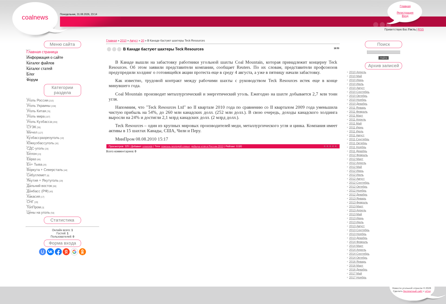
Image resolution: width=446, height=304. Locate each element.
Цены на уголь (38, 212)
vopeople (147, 146)
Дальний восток (39, 186)
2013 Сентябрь (359, 230)
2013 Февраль (358, 202)
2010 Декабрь (358, 103)
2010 (123, 40)
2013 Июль (356, 222)
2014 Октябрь (358, 257)
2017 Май (355, 273)
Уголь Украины (38, 106)
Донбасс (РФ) (38, 191)
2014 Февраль (358, 242)
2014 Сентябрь (359, 253)
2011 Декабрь (358, 151)
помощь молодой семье (175, 146)
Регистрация (405, 12)
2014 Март (356, 246)
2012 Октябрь (358, 186)
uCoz (428, 291)
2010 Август (357, 88)
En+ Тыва (34, 164)
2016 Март (356, 265)
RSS (421, 29)
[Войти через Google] (74, 251)
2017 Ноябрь (357, 277)
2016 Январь (357, 261)
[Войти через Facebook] (58, 251)
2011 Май (355, 123)
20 (142, 40)
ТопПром (34, 207)
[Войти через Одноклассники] (82, 251)
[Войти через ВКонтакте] (50, 251)
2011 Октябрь (358, 143)
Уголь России (37, 100)
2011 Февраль (358, 111)
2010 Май (355, 76)
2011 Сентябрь (359, 139)
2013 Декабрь (358, 238)
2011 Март (356, 115)
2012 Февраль (358, 155)
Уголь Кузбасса (39, 122)
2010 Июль (356, 84)
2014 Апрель (357, 250)
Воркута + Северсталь (45, 170)
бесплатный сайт (413, 291)
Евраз (31, 159)
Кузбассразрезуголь (43, 138)
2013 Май (355, 214)
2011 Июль (356, 131)
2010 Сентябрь (359, 92)
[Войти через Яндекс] (66, 251)
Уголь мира (36, 116)
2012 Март (356, 159)
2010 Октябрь (358, 96)
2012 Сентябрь (359, 182)
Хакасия (33, 196)
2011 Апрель (357, 119)
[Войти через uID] (42, 251)
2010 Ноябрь (357, 99)
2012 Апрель (357, 163)
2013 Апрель (357, 210)
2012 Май (355, 167)
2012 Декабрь (358, 194)
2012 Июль (356, 175)
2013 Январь (357, 198)
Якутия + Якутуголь (43, 180)
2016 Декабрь (358, 269)
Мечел (32, 132)
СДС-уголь (35, 148)
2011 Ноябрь (357, 147)
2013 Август (357, 226)
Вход (405, 16)
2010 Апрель (357, 72)
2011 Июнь (356, 127)
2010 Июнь (356, 80)
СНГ (30, 202)
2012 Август (357, 178)
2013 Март (356, 206)
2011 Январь (357, 107)
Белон (32, 154)
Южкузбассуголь (40, 143)
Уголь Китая (36, 111)
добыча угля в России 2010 (207, 146)
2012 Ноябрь (357, 190)
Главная (405, 6)
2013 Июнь (356, 218)
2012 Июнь (356, 171)
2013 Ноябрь (357, 234)
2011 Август (356, 135)
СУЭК (31, 127)
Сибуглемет (36, 175)
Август (134, 40)
